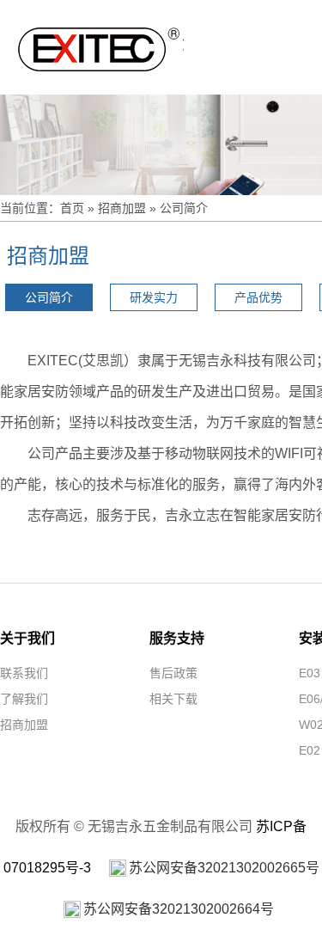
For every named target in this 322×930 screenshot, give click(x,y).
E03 (309, 673)
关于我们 (27, 638)
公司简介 (184, 208)
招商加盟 (122, 208)
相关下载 (173, 699)
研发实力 (154, 297)
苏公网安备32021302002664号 (178, 909)
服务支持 (176, 638)
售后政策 (173, 673)
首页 (72, 208)
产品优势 (258, 297)
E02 (309, 750)
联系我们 (24, 673)
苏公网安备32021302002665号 (224, 867)
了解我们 (24, 699)
